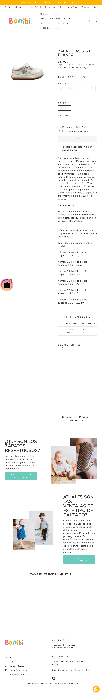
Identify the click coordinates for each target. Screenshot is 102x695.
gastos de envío (86, 65)
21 (77, 88)
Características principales (21, 476)
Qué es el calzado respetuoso (18, 7)
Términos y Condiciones (16, 670)
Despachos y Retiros (69, 7)
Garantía (9, 662)
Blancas (64, 108)
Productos (48, 14)
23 (92, 88)
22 (84, 88)
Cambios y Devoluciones (46, 7)
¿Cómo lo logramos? (79, 559)
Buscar (8, 657)
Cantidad (65, 116)
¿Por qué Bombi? (52, 28)
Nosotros (61, 23)
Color (62, 103)
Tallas (45, 23)
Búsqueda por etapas (56, 18)
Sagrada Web (74, 683)
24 (61, 95)
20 (69, 88)
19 (61, 88)
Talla (62, 83)
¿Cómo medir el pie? (77, 317)
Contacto (86, 7)
